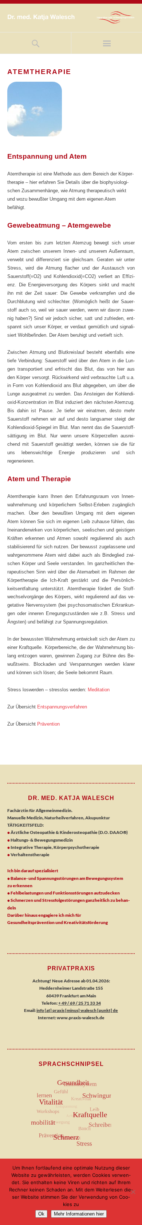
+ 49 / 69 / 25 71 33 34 (79, 1003)
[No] (133, 1191)
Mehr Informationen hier (79, 1214)
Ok (41, 1214)
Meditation (99, 689)
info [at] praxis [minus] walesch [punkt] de (77, 1010)
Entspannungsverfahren (62, 707)
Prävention (48, 724)
